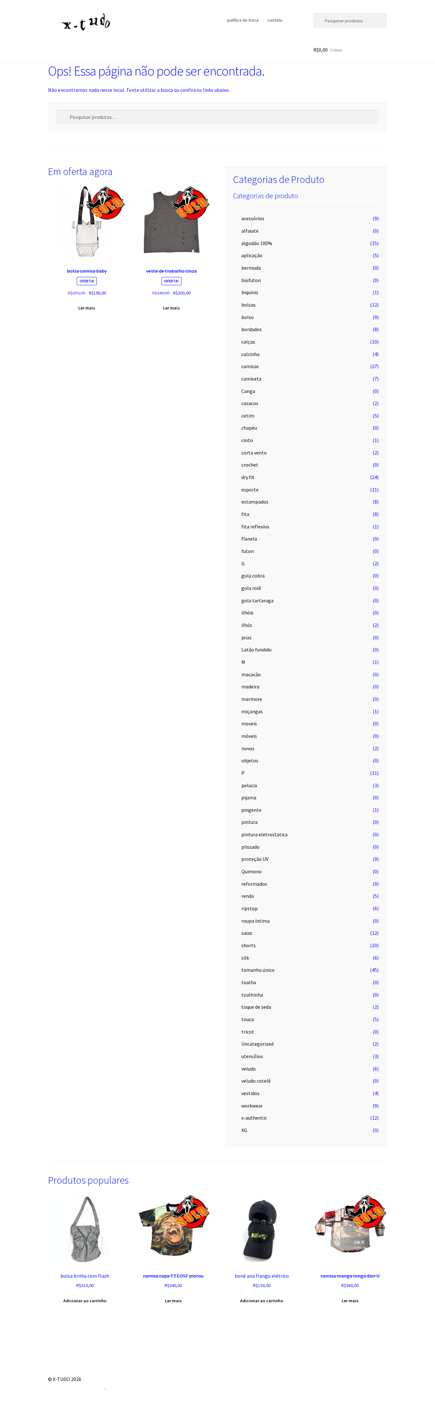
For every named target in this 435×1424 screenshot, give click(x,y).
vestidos (250, 1093)
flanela (249, 538)
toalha (248, 982)
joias (246, 637)
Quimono (251, 871)
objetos (249, 760)
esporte (250, 489)
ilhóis (247, 612)
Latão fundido (256, 649)
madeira (250, 686)
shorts (248, 945)
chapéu (249, 428)
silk (245, 958)
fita (245, 514)
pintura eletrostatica (264, 834)
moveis (249, 723)
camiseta (251, 378)
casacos (249, 403)
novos (247, 748)
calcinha (250, 354)
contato (274, 20)
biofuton (251, 280)
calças (248, 341)
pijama (248, 797)
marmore (251, 699)
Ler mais (86, 308)
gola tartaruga (257, 600)
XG (244, 1130)
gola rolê (251, 588)
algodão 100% (256, 243)
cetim (247, 415)
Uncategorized (257, 1044)
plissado (250, 847)
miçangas (252, 711)
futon (247, 551)
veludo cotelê (256, 1081)
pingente (251, 810)
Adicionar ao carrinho (84, 1301)
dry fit (247, 477)
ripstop (249, 908)
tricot (247, 1031)
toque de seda (256, 1007)
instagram (293, 20)
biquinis (249, 292)
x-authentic (254, 1118)
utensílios (252, 1056)
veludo (248, 1068)
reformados (254, 884)
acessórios (252, 218)
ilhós (246, 625)
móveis (249, 736)
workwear (252, 1105)
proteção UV (254, 859)
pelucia (249, 785)
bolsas (248, 305)
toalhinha (252, 995)
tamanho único (258, 970)
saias (246, 933)
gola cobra (253, 575)
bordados (251, 329)
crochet (249, 464)
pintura (249, 822)
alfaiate (250, 231)
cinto (247, 440)
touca (247, 1019)
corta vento (254, 452)
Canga (248, 391)
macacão (251, 674)
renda (247, 896)
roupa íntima (255, 921)
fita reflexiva (255, 526)
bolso (247, 317)
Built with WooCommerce (76, 1387)
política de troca (243, 20)
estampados (254, 501)
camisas (250, 366)
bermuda (251, 268)
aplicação (251, 255)
